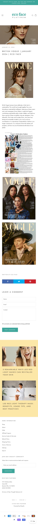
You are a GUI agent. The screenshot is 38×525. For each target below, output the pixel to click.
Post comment (10, 330)
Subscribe (8, 471)
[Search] (32, 15)
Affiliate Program (6, 433)
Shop (3, 424)
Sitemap (4, 448)
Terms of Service (6, 445)
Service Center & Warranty (9, 436)
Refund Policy (5, 439)
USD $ (13, 500)
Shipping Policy (6, 442)
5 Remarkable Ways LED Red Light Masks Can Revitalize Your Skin (18, 372)
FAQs (3, 430)
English (22, 500)
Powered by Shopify (19, 506)
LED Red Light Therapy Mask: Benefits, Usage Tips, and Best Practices (18, 406)
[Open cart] (35, 15)
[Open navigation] (2, 15)
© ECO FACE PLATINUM (19, 503)
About (3, 427)
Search (4, 451)
